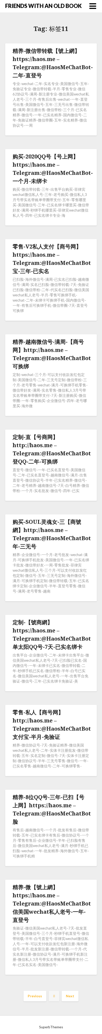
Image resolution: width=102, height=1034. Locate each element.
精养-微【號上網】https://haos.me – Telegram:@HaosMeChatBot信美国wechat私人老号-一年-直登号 (52, 903)
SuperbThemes (51, 1027)
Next (70, 996)
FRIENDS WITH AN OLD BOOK (43, 5)
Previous (35, 996)
